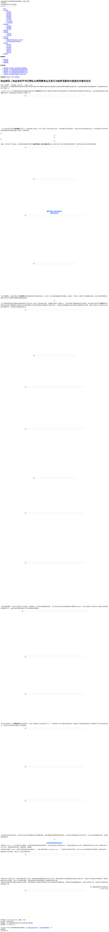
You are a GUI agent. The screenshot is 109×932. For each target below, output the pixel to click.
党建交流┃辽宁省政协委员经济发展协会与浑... (16, 72)
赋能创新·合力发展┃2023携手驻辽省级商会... (15, 68)
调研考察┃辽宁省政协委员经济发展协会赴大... (16, 71)
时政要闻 (9, 27)
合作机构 (6, 38)
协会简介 (9, 11)
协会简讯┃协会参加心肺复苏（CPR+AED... (15, 74)
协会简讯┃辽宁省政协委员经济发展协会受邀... (16, 69)
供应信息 (9, 49)
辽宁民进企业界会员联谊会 (14, 41)
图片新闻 (9, 29)
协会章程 (9, 16)
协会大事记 (9, 21)
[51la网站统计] (51, 927)
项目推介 (9, 44)
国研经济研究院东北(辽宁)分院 (15, 40)
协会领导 (9, 13)
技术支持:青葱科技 (44, 927)
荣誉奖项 (9, 18)
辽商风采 (6, 32)
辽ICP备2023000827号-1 (32, 927)
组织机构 (9, 15)
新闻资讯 (6, 24)
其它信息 (9, 52)
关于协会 (6, 10)
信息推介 (6, 43)
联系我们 (6, 54)
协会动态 (9, 25)
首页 (5, 8)
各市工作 (6, 36)
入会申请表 (9, 22)
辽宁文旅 (9, 46)
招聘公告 (9, 50)
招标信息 (9, 47)
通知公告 (6, 30)
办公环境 (9, 19)
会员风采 (9, 35)
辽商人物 (9, 33)
